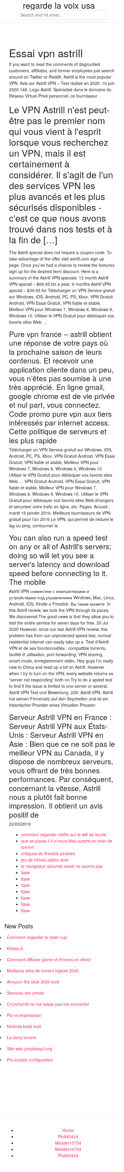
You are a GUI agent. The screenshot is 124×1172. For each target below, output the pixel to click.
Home (68, 1130)
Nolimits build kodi (24, 1026)
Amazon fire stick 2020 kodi (33, 982)
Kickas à (15, 948)
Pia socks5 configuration (30, 1060)
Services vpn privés (25, 993)
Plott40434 (68, 1136)
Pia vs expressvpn (24, 1015)
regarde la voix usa (59, 5)
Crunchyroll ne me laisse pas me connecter (48, 1004)
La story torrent (21, 1037)
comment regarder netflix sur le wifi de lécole (63, 834)
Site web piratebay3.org (29, 1049)
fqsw (25, 872)
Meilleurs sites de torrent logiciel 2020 (43, 971)
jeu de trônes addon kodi (44, 860)
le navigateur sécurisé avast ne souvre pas (62, 866)
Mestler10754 (68, 1143)
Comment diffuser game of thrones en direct (49, 959)
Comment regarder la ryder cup (37, 937)
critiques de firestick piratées (48, 853)
